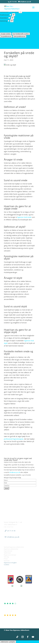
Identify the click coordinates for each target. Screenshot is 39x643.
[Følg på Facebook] (28, 637)
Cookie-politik (5, 39)
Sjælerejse (7, 553)
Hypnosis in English (10, 563)
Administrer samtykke (8, 642)
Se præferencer (6, 36)
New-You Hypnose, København (17, 630)
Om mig (6, 557)
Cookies (6, 565)
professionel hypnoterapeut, (14, 439)
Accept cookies (6, 34)
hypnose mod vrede (24, 217)
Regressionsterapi (10, 555)
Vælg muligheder (6, 23)
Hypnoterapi (8, 551)
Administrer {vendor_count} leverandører (14, 29)
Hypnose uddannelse (11, 549)
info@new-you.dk (14, 472)
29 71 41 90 (11, 531)
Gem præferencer (19, 36)
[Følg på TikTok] (17, 637)
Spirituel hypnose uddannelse (14, 547)
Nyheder (7, 561)
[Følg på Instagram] (22, 637)
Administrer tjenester (7, 26)
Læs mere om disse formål (9, 31)
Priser (6, 559)
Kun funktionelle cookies (21, 34)
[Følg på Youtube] (33, 637)
